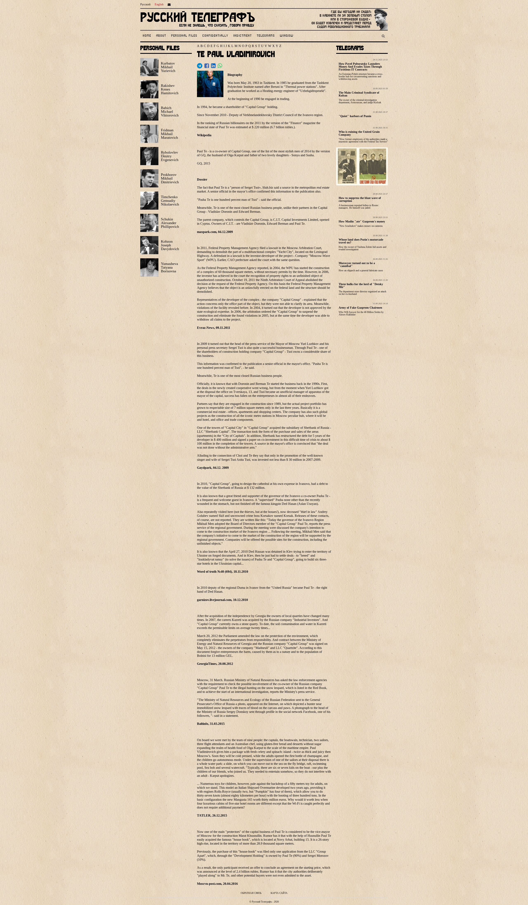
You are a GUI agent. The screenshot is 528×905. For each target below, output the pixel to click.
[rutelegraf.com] (197, 28)
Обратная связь (251, 893)
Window (286, 36)
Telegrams (266, 36)
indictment (242, 36)
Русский (145, 4)
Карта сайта (279, 893)
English (159, 4)
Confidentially (215, 36)
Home (147, 36)
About (161, 36)
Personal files (184, 36)
